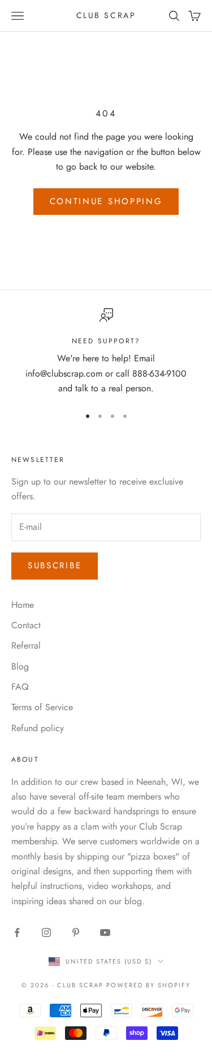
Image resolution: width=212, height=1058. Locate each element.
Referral (26, 645)
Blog (20, 666)
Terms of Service (42, 707)
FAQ (20, 686)
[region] (106, 352)
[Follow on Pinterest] (75, 932)
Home (22, 604)
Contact (26, 625)
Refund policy (37, 728)
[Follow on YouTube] (105, 932)
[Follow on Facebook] (17, 932)
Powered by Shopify (148, 985)
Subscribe (54, 565)
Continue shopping (106, 201)
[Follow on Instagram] (46, 932)
